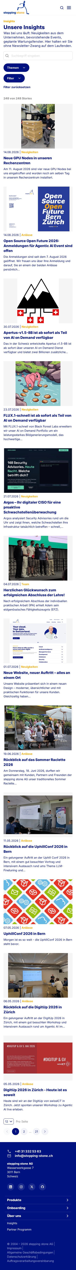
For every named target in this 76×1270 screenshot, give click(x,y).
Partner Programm (19, 1229)
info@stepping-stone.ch (34, 1156)
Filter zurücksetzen (17, 87)
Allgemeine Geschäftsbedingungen (30, 1252)
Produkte (14, 1200)
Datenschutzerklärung (21, 1256)
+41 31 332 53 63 (28, 1151)
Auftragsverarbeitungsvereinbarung (30, 1261)
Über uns (14, 1216)
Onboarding (16, 1208)
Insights (12, 1223)
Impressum (14, 1248)
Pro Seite (22, 1121)
